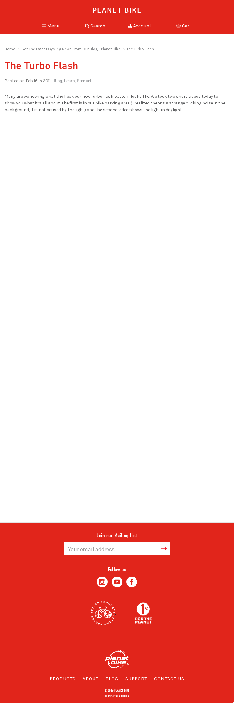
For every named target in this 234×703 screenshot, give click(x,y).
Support (136, 679)
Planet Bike (117, 10)
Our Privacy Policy (117, 696)
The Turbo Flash (140, 49)
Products (63, 679)
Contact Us (169, 679)
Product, (85, 80)
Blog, (58, 80)
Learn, (70, 80)
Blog (111, 679)
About (90, 679)
